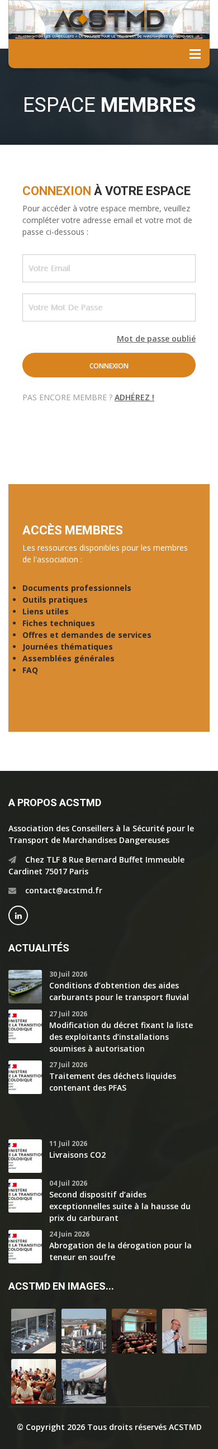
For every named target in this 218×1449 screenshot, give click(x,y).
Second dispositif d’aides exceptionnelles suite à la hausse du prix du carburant (120, 1206)
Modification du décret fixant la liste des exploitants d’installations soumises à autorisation (121, 1037)
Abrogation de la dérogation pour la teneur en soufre (120, 1251)
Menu (195, 53)
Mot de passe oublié (156, 338)
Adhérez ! (134, 397)
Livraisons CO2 (77, 1154)
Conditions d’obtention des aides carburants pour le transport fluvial (119, 991)
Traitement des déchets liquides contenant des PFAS (112, 1082)
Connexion (109, 366)
